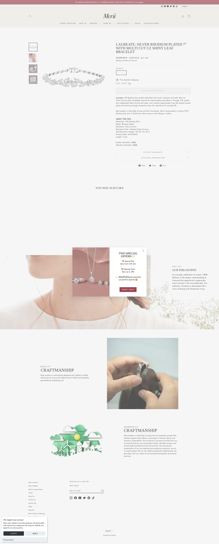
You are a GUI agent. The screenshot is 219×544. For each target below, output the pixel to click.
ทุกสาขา (132, 280)
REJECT (35, 533)
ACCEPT (14, 533)
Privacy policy (8, 540)
